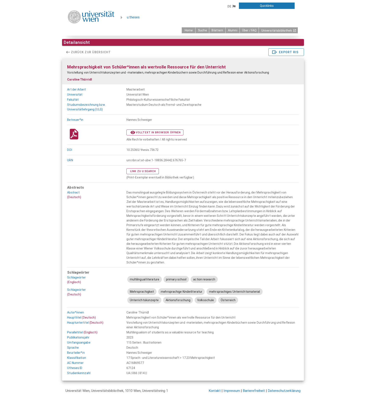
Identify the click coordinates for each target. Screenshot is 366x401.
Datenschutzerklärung (284, 391)
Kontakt (215, 391)
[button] (231, 6)
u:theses (133, 17)
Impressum (231, 391)
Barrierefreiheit (254, 391)
